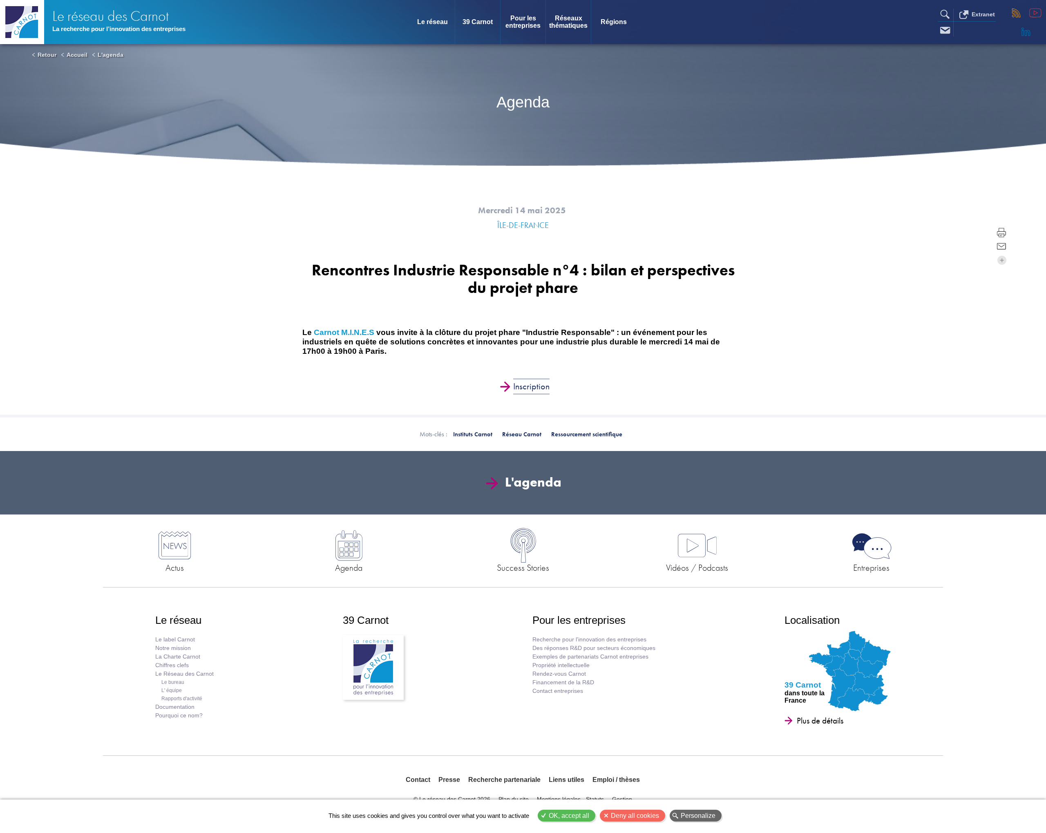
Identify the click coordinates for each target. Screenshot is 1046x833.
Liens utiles (566, 779)
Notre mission (173, 648)
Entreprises (871, 567)
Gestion (622, 799)
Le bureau (172, 682)
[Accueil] (22, 22)
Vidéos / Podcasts (697, 567)
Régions (614, 21)
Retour (47, 54)
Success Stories (523, 567)
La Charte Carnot (177, 657)
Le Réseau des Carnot (184, 674)
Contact (418, 779)
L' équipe (171, 690)
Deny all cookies (635, 815)
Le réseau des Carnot (110, 16)
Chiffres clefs (172, 665)
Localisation (812, 620)
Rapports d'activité (181, 698)
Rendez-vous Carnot (559, 674)
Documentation (174, 707)
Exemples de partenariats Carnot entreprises (590, 657)
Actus (174, 567)
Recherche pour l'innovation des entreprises (589, 639)
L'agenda (110, 54)
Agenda (348, 567)
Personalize (698, 815)
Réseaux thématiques (568, 22)
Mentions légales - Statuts (570, 799)
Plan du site (513, 799)
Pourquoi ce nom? (179, 715)
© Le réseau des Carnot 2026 (451, 799)
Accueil (77, 54)
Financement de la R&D (563, 682)
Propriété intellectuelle (561, 665)
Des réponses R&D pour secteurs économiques (593, 648)
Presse (449, 779)
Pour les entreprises (523, 22)
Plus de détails (820, 720)
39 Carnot (478, 21)
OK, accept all (569, 815)
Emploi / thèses (616, 779)
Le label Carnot (175, 639)
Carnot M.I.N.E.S (344, 332)
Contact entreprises (557, 691)
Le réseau (432, 21)
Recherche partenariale (504, 779)
